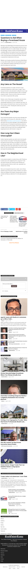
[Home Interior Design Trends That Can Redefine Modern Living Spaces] (14, 456)
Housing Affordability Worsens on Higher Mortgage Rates (23, 224)
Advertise (2, 554)
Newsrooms (3, 548)
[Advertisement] (14, 15)
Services (2, 552)
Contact (2, 559)
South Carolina (3, 528)
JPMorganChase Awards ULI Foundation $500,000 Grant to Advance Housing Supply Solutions (17, 510)
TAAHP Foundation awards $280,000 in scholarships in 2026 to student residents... (17, 490)
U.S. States (5, 291)
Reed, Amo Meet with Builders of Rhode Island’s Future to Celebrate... (16, 503)
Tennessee (3, 531)
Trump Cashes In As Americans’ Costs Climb (4, 217)
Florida (2, 522)
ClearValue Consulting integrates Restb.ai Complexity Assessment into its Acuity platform (17, 329)
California (2, 520)
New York (2, 526)
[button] (25, 30)
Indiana (2, 524)
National (14, 35)
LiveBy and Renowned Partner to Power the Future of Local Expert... (17, 348)
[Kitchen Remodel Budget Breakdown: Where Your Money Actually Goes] (14, 364)
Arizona (2, 518)
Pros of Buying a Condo (7, 231)
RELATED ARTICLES (8, 213)
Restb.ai (2, 320)
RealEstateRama (8, 42)
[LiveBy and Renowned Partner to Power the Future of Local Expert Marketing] (4, 349)
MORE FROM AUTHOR (18, 213)
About (2, 556)
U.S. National (5, 279)
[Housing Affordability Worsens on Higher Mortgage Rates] (23, 219)
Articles (2, 35)
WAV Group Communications (14, 343)
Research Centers (4, 550)
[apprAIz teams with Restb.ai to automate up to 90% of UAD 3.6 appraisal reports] (14, 306)
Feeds (2, 561)
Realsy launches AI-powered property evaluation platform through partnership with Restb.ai (17, 336)
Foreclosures (8, 35)
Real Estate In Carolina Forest (21, 232)
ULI (9, 513)
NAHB (10, 499)
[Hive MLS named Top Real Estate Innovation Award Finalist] (4, 343)
